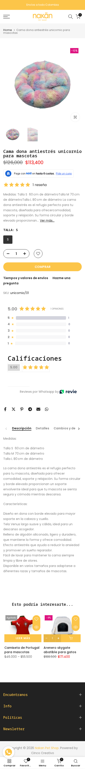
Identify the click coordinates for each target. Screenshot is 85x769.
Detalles (42, 428)
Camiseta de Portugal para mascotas (21, 649)
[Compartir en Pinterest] (22, 409)
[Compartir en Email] (38, 409)
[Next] (79, 429)
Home (7, 30)
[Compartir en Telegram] (30, 409)
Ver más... (47, 220)
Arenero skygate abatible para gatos (60, 649)
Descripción (21, 428)
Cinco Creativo (42, 753)
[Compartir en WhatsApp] (47, 409)
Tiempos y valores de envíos (25, 278)
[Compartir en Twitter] (13, 409)
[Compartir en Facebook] (5, 409)
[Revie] (68, 391)
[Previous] (6, 429)
